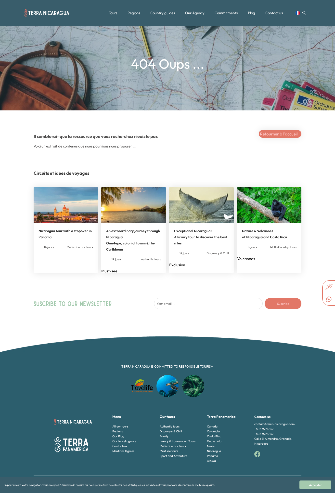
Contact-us (119, 446)
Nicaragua (214, 451)
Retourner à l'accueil (279, 133)
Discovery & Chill (171, 431)
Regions (134, 13)
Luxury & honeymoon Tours (177, 441)
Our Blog (118, 436)
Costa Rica (214, 436)
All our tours (120, 426)
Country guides (162, 13)
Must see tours (169, 451)
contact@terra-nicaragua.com (274, 424)
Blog (251, 13)
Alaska (211, 461)
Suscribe (283, 304)
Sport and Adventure (173, 456)
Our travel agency (124, 441)
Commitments (226, 13)
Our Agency (195, 13)
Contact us (274, 13)
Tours (113, 13)
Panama (212, 456)
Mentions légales (123, 451)
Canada (212, 426)
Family (164, 436)
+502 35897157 (263, 429)
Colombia (213, 431)
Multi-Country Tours (173, 446)
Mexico (211, 446)
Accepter (315, 485)
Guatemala (214, 441)
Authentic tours (170, 426)
